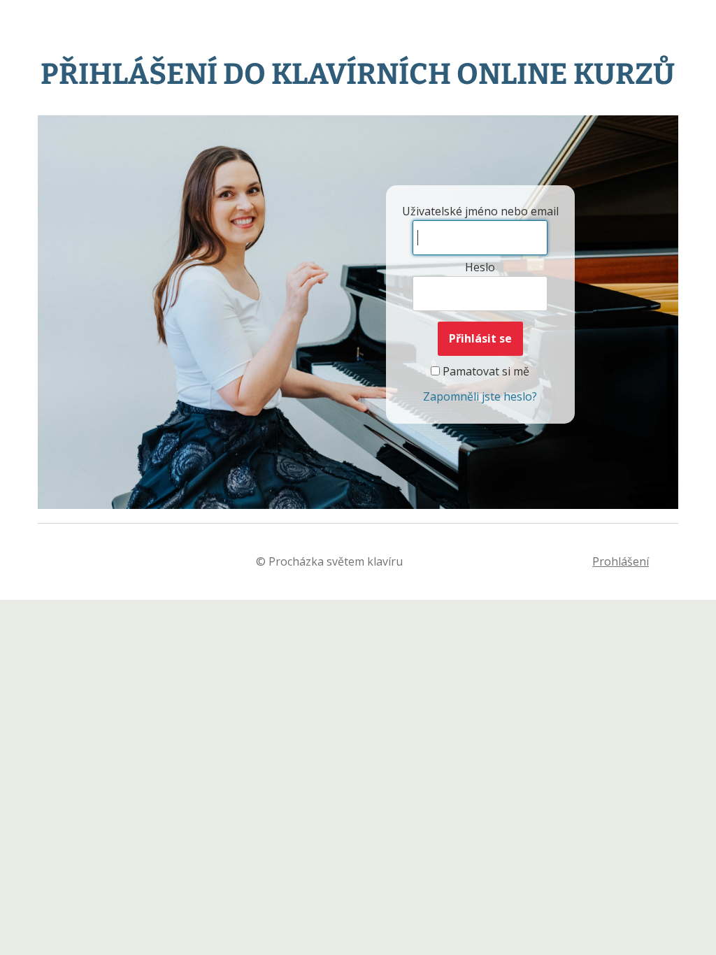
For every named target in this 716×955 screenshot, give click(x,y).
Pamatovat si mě (484, 371)
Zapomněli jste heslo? (480, 396)
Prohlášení (620, 561)
